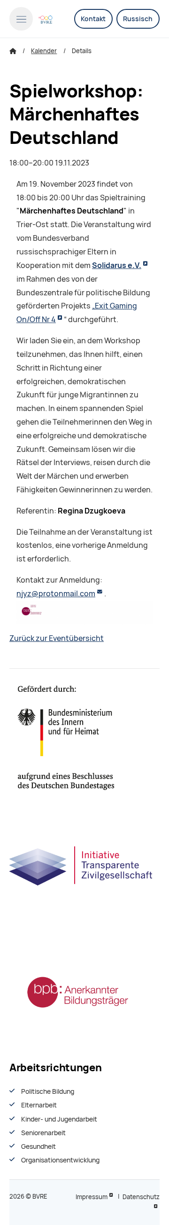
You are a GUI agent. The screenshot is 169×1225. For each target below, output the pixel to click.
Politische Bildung (47, 1091)
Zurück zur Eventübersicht (56, 638)
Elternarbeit (39, 1105)
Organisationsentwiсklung (60, 1160)
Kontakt (93, 19)
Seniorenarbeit (43, 1133)
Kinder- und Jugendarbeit (59, 1119)
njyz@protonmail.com (55, 594)
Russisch (138, 19)
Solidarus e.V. (116, 265)
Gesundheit (38, 1146)
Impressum (92, 1197)
